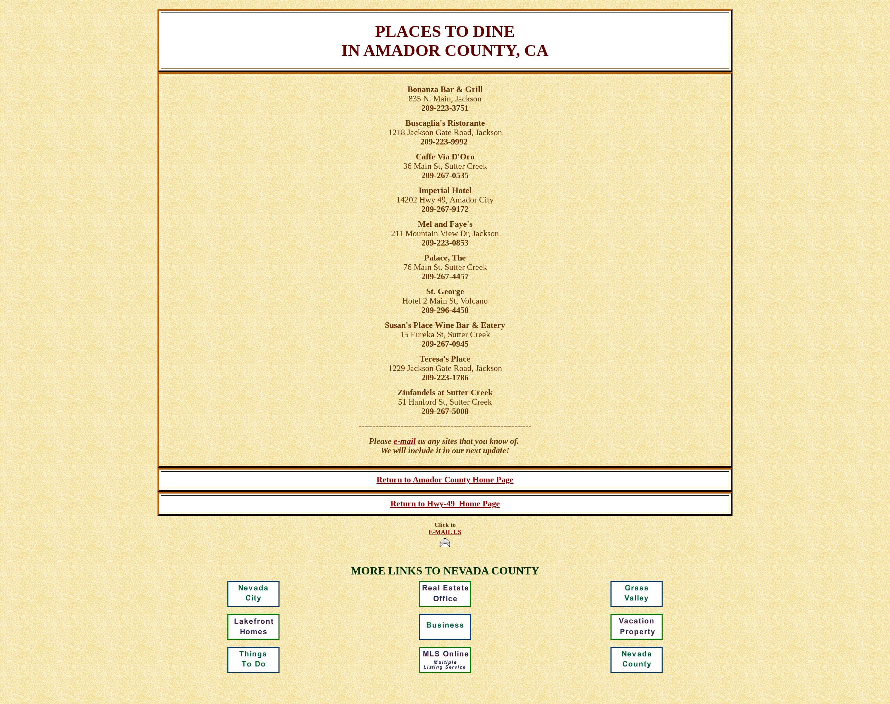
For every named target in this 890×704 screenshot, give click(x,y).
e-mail (405, 441)
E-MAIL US (445, 532)
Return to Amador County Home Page (445, 479)
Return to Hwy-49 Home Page (445, 503)
